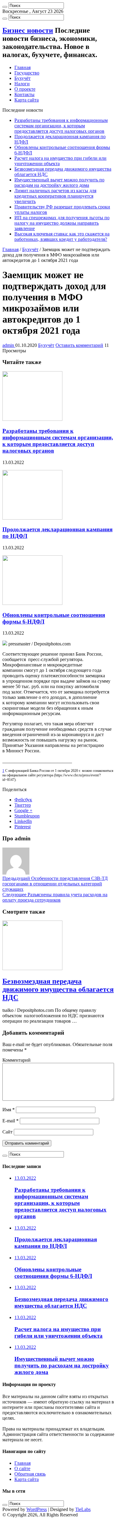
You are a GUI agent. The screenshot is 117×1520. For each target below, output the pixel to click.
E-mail (10, 1120)
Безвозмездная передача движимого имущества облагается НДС (58, 989)
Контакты (24, 94)
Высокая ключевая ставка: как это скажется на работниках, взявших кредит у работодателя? (62, 236)
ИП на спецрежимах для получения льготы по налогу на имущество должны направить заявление (62, 223)
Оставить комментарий (79, 345)
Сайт (7, 1131)
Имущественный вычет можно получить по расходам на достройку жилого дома (59, 182)
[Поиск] (4, 7)
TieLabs (83, 1509)
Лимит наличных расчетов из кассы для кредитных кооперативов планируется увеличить (55, 196)
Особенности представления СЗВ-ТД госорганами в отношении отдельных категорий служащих (55, 884)
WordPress (36, 1509)
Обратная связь (30, 1473)
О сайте (22, 1468)
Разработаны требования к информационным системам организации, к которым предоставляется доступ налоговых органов (61, 126)
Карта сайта (26, 99)
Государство (26, 72)
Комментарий (16, 1060)
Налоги (22, 83)
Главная (22, 67)
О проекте (24, 89)
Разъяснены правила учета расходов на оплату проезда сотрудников (54, 897)
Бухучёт (22, 78)
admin (8, 345)
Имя (8, 1109)
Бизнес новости (27, 30)
